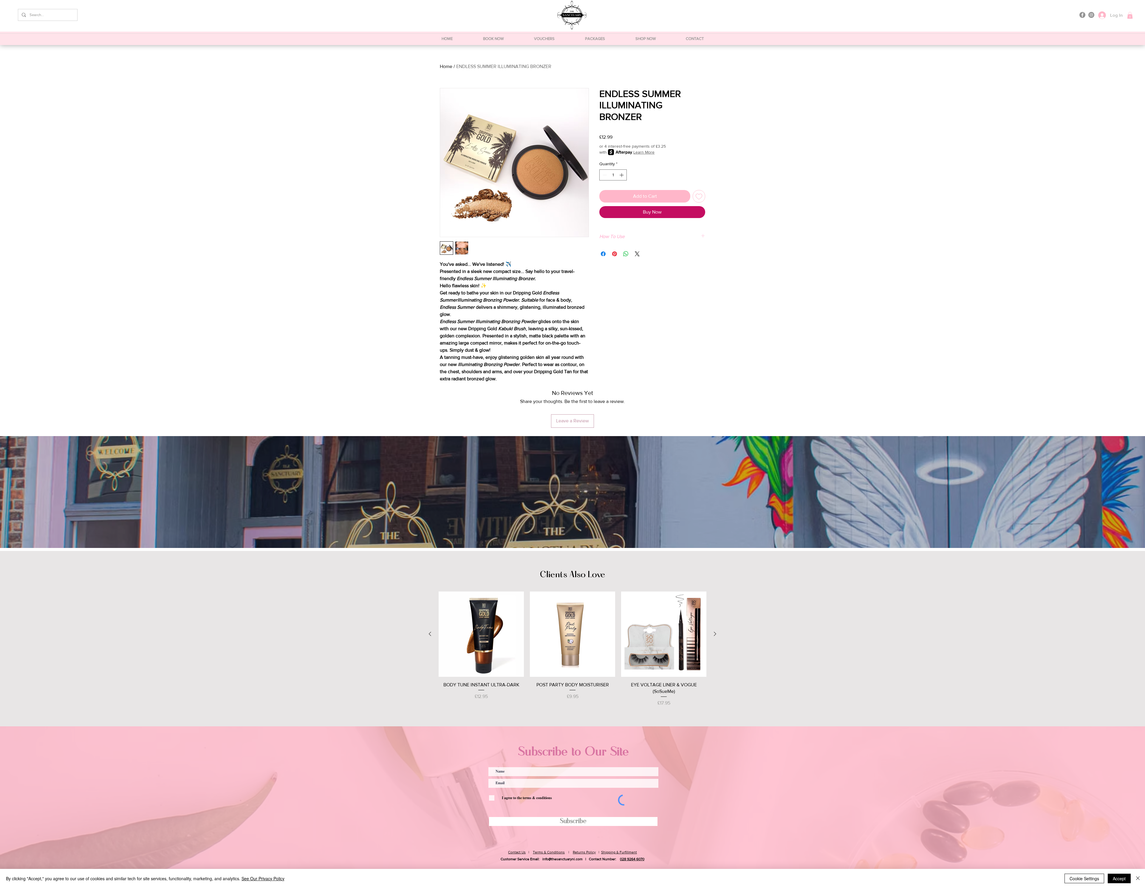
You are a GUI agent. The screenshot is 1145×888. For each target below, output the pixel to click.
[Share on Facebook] (603, 253)
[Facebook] (1082, 15)
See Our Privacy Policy (263, 878)
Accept (1119, 878)
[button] (1130, 15)
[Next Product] (715, 633)
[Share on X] (637, 253)
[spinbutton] (613, 175)
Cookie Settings (1084, 878)
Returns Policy (584, 852)
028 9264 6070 (632, 859)
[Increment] (622, 175)
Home (446, 66)
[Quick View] (481, 634)
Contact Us (517, 852)
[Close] (1137, 878)
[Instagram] (1091, 15)
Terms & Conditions (549, 852)
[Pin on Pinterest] (614, 253)
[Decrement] (604, 175)
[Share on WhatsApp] (625, 253)
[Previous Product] (430, 633)
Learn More (643, 152)
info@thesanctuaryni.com (562, 859)
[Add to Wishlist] (699, 196)
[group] (572, 649)
